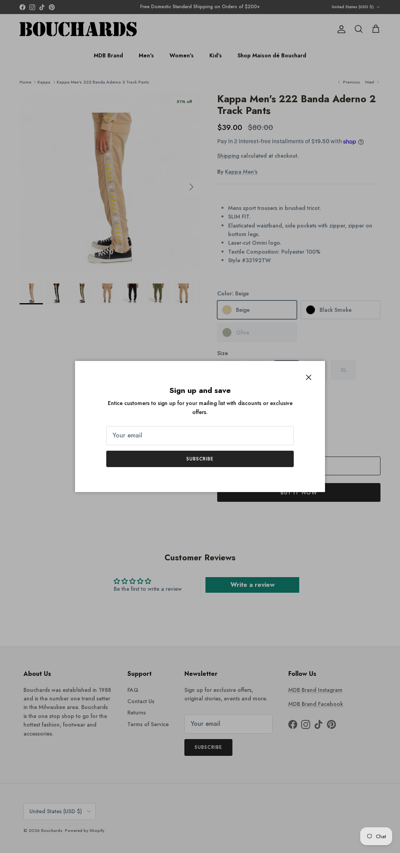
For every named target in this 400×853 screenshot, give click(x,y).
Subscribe (200, 458)
